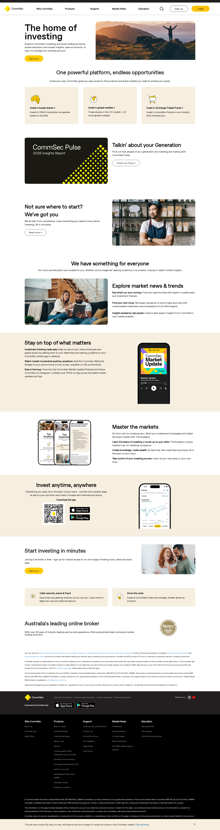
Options (57, 746)
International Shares (62, 736)
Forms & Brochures (90, 736)
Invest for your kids (61, 769)
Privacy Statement (104, 697)
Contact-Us (87, 731)
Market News (119, 721)
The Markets (117, 726)
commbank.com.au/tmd (56, 680)
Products (58, 721)
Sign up (179, 8)
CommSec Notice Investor (64, 759)
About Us (28, 726)
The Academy (146, 731)
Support (87, 721)
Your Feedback (89, 741)
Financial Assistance (123, 697)
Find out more (142, 824)
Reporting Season (119, 741)
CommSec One (31, 731)
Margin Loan (59, 741)
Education (146, 721)
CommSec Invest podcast (151, 736)
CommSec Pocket (61, 782)
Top (217, 660)
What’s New (29, 736)
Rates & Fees (88, 746)
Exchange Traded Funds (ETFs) (66, 764)
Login (201, 8)
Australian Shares (61, 731)
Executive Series (118, 731)
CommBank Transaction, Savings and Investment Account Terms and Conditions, (100, 653)
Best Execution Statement (177, 653)
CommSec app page (64, 668)
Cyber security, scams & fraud (94, 726)
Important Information (63, 697)
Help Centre (88, 751)
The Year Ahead (118, 736)
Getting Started (147, 726)
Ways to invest (60, 726)
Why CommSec (33, 721)
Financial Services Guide (34, 656)
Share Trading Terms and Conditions (53, 653)
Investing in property (62, 787)
